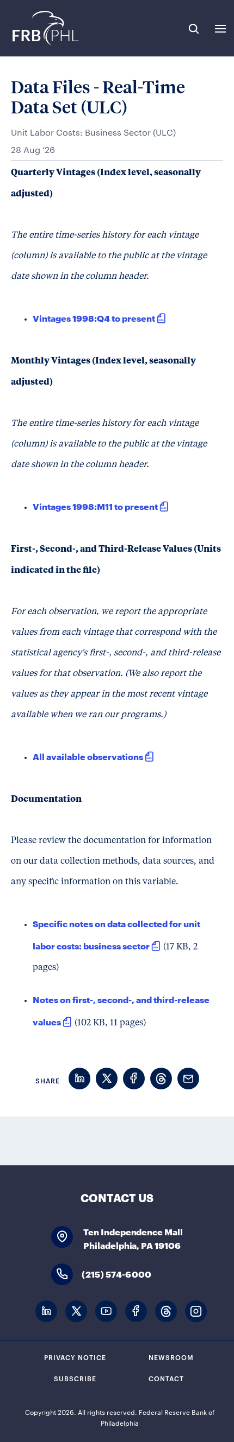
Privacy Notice (75, 1357)
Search (193, 28)
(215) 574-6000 (116, 1273)
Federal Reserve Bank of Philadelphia (45, 28)
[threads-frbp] (166, 1311)
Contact (166, 1378)
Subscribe (75, 1378)
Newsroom (171, 1357)
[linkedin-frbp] (46, 1311)
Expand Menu (220, 28)
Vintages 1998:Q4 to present (94, 317)
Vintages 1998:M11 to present (95, 506)
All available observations (88, 756)
